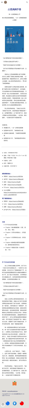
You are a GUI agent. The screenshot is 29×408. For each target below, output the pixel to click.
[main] (14, 9)
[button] (2, 2)
